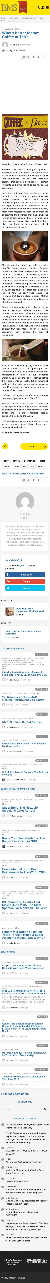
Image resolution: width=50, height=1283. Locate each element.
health (23, 740)
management (7, 664)
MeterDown (13, 1049)
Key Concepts (7, 658)
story (4, 988)
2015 (10, 894)
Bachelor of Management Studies (15, 660)
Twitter (27, 588)
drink (6, 466)
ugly (25, 718)
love (20, 718)
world (16, 863)
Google (27, 581)
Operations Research (22, 658)
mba (15, 664)
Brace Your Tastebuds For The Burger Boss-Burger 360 (23, 839)
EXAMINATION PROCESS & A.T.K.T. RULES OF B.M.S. (26, 1152)
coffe (42, 461)
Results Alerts (20, 986)
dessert (5, 832)
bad (9, 718)
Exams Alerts (7, 986)
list (40, 764)
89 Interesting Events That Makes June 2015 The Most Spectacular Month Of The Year (24, 905)
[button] (38, 7)
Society (14, 892)
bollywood (17, 894)
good (16, 466)
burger (17, 830)
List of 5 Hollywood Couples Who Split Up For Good (25, 773)
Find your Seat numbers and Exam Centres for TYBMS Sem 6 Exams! (26, 1239)
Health (5, 740)
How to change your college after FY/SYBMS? (22, 1213)
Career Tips (6, 962)
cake (31, 799)
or (24, 466)
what (40, 466)
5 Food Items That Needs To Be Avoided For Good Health (24, 744)
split (4, 766)
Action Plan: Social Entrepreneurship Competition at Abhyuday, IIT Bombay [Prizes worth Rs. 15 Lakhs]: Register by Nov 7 (24, 1027)
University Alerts (34, 986)
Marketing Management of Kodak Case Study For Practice (25, 1172)
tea (32, 466)
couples (18, 764)
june (4, 895)
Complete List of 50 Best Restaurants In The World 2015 (24, 870)
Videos (41, 658)
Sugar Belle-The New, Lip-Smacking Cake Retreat (20, 809)
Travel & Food (11, 29)
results (32, 693)
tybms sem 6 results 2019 (32, 1073)
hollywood (33, 764)
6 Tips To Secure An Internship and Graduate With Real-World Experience (23, 966)
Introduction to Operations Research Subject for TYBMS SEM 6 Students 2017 (25, 673)
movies (10, 895)
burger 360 (25, 830)
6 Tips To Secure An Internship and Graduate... (13, 1262)
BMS (32, 660)
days (25, 894)
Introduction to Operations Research (17, 662)
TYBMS (35, 658)
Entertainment (8, 764)
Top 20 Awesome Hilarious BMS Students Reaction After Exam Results (23, 698)
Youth (4, 718)
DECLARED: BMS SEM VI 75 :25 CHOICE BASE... (37, 1261)
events (31, 894)
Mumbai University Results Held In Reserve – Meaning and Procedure (26, 1202)
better (16, 461)
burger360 (35, 830)
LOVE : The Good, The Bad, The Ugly (22, 722)
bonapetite (29, 461)
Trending (18, 861)
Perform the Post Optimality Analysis (24, 1162)
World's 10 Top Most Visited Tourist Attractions (23, 632)
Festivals (5, 892)
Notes (4, 1021)
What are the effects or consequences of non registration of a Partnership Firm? (26, 1191)
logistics (38, 662)
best (6, 461)
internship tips (18, 962)
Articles (5, 799)
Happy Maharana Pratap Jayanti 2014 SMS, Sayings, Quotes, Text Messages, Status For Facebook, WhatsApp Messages (27, 1226)
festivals (39, 894)
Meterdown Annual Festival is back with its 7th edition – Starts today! (24, 1054)
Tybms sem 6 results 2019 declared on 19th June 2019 (23, 1078)
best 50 (26, 861)
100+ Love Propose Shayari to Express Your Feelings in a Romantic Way (27, 1126)
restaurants (7, 863)
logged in (22, 565)
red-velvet (38, 799)
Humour (5, 693)
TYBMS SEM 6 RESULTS (17, 1181)
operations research (26, 664)
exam (17, 693)
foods (11, 740)
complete (34, 861)
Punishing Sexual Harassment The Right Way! (30, 609)
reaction (23, 693)
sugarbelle (6, 801)
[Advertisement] (25, 87)
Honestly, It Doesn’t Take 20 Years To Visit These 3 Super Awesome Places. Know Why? (23, 935)
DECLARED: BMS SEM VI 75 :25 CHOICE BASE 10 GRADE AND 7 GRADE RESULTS (24, 992)
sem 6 (42, 664)
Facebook (26, 574)
